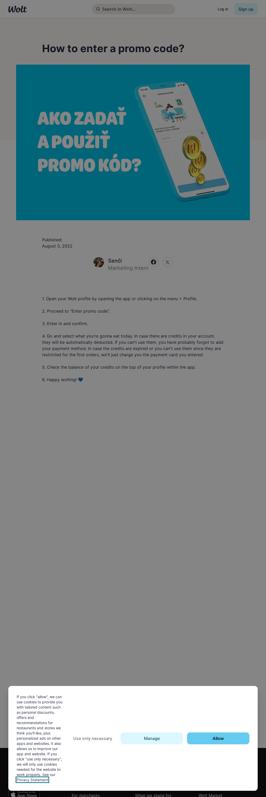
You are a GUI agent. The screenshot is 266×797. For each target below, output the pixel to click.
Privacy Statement (32, 780)
